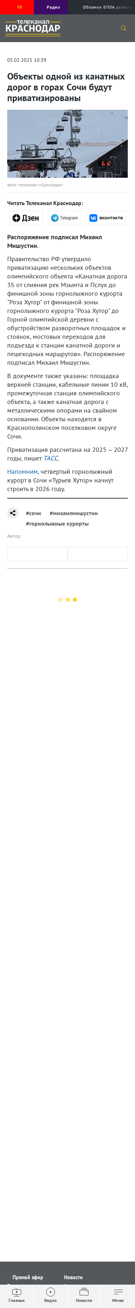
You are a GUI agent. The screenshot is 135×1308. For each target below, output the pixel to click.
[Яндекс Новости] (25, 218)
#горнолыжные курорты (57, 523)
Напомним (22, 471)
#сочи (33, 513)
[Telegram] (64, 218)
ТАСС (50, 458)
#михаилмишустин (74, 513)
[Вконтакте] (106, 218)
